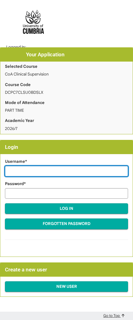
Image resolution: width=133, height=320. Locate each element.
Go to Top (112, 315)
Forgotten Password (67, 223)
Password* (15, 183)
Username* (16, 161)
